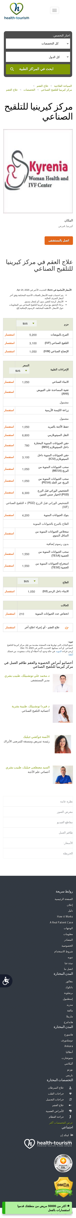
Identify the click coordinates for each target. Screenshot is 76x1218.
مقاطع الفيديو (65, 822)
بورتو (70, 1069)
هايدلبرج (68, 1022)
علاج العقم (42, 85)
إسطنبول (68, 999)
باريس (69, 1075)
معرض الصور (65, 811)
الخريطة (68, 853)
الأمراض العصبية (55, 1111)
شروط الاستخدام (63, 951)
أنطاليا (69, 1052)
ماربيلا (69, 1016)
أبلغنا (71, 654)
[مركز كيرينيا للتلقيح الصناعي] (38, 171)
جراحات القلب (56, 1094)
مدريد (70, 1005)
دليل (70, 911)
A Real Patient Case (61, 922)
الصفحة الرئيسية (64, 899)
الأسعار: (68, 843)
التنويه (59, 651)
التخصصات (29, 89)
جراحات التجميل (55, 1099)
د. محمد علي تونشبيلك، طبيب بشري (27, 676)
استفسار (10, 334)
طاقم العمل (66, 832)
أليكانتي (68, 1064)
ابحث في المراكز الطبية (36, 69)
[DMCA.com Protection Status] (63, 1187)
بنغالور (69, 981)
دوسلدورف (67, 1040)
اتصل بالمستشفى (58, 240)
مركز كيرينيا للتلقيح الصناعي (56, 89)
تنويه (70, 957)
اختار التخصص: (61, 35)
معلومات (68, 934)
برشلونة (68, 993)
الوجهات (68, 928)
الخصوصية (67, 946)
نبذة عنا (69, 963)
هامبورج (68, 1034)
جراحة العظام (56, 1117)
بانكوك (69, 987)
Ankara (68, 1046)
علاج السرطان (56, 1088)
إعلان (70, 905)
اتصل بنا (68, 969)
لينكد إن (64, 1135)
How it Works (65, 916)
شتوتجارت (67, 1058)
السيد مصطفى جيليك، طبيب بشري (28, 767)
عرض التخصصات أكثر (61, 1123)
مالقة (70, 1010)
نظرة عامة (66, 801)
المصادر (68, 940)
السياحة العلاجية (63, 85)
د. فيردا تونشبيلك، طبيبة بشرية (31, 706)
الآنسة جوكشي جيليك (36, 737)
